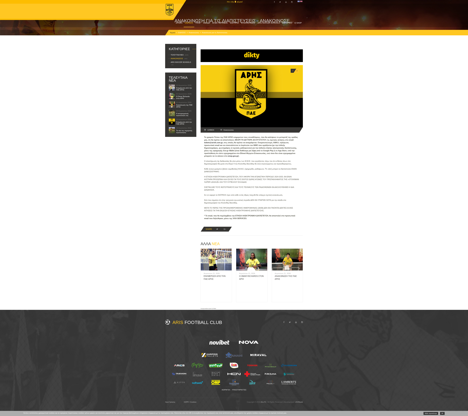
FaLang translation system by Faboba (208, 308)
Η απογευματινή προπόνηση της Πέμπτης (182, 115)
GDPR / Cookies (190, 402)
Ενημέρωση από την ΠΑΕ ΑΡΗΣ (184, 89)
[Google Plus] (224, 229)
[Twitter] (217, 229)
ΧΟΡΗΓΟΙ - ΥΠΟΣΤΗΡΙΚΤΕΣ (234, 390)
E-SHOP (298, 23)
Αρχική (172, 33)
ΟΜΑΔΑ (206, 23)
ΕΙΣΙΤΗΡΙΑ (234, 23)
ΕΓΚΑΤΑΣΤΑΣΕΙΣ (248, 23)
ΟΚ (442, 413)
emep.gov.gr (233, 156)
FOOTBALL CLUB (197, 322)
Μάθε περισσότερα (431, 413)
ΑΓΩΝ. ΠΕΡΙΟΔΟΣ (220, 23)
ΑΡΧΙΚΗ (179, 23)
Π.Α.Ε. (198, 23)
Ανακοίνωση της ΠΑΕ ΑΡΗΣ (184, 106)
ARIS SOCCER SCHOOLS (269, 23)
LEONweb (299, 402)
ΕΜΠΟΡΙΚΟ (287, 23)
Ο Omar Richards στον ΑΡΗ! (183, 97)
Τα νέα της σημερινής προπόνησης (184, 131)
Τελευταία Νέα (179, 55)
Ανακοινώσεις (194, 33)
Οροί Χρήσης (170, 402)
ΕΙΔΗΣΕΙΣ (189, 23)
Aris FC (263, 402)
